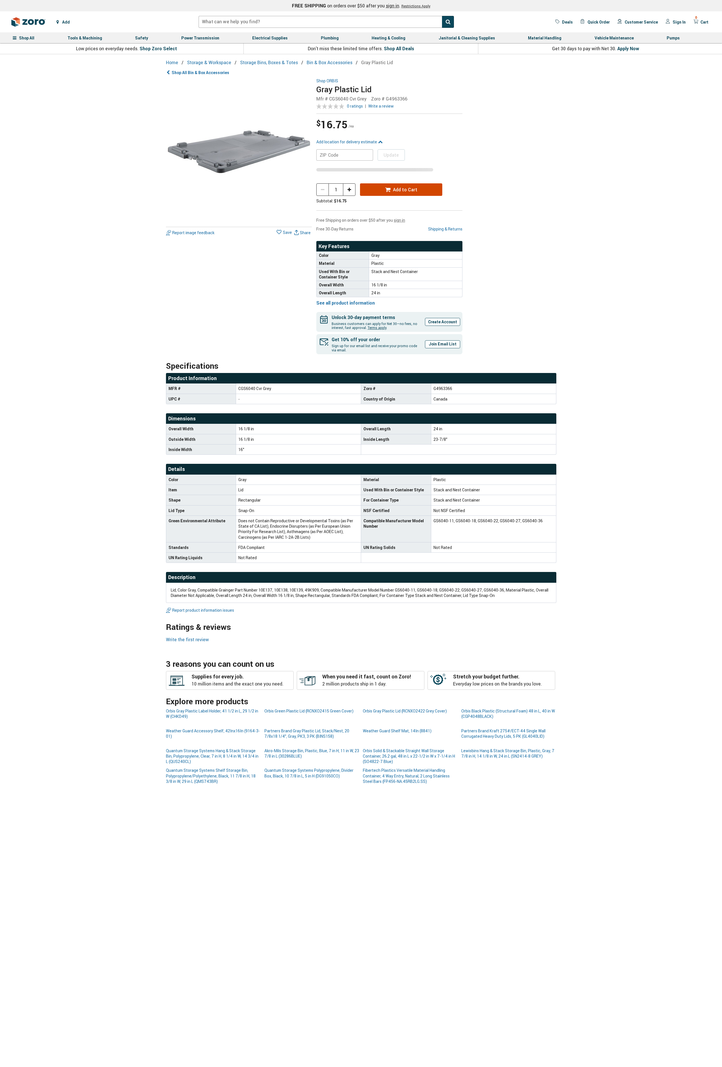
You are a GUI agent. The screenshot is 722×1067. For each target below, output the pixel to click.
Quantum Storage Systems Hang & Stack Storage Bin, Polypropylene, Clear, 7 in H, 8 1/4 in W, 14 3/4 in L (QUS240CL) (212, 756)
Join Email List (442, 344)
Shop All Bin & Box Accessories (200, 72)
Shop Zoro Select (158, 48)
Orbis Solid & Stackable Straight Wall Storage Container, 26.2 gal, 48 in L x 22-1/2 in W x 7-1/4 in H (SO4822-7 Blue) (409, 756)
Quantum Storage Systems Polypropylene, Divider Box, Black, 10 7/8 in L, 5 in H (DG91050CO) (308, 773)
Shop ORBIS (327, 81)
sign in (392, 5)
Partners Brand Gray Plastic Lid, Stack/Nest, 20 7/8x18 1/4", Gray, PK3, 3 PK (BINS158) (306, 733)
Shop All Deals (399, 48)
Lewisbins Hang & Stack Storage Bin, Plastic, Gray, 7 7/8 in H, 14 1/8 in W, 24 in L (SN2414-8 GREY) (507, 753)
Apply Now (628, 48)
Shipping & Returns (445, 229)
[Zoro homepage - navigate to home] (28, 21)
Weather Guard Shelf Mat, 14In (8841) (397, 730)
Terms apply (377, 327)
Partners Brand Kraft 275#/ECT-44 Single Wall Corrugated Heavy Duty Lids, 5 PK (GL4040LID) (503, 733)
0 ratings (355, 106)
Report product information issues (203, 610)
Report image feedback (193, 232)
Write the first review (187, 639)
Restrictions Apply (415, 6)
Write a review (381, 106)
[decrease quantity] (322, 189)
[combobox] (326, 22)
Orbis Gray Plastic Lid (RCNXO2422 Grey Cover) (405, 711)
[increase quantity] (349, 189)
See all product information (345, 303)
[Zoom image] (239, 152)
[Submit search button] (448, 22)
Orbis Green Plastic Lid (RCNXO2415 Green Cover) (308, 711)
